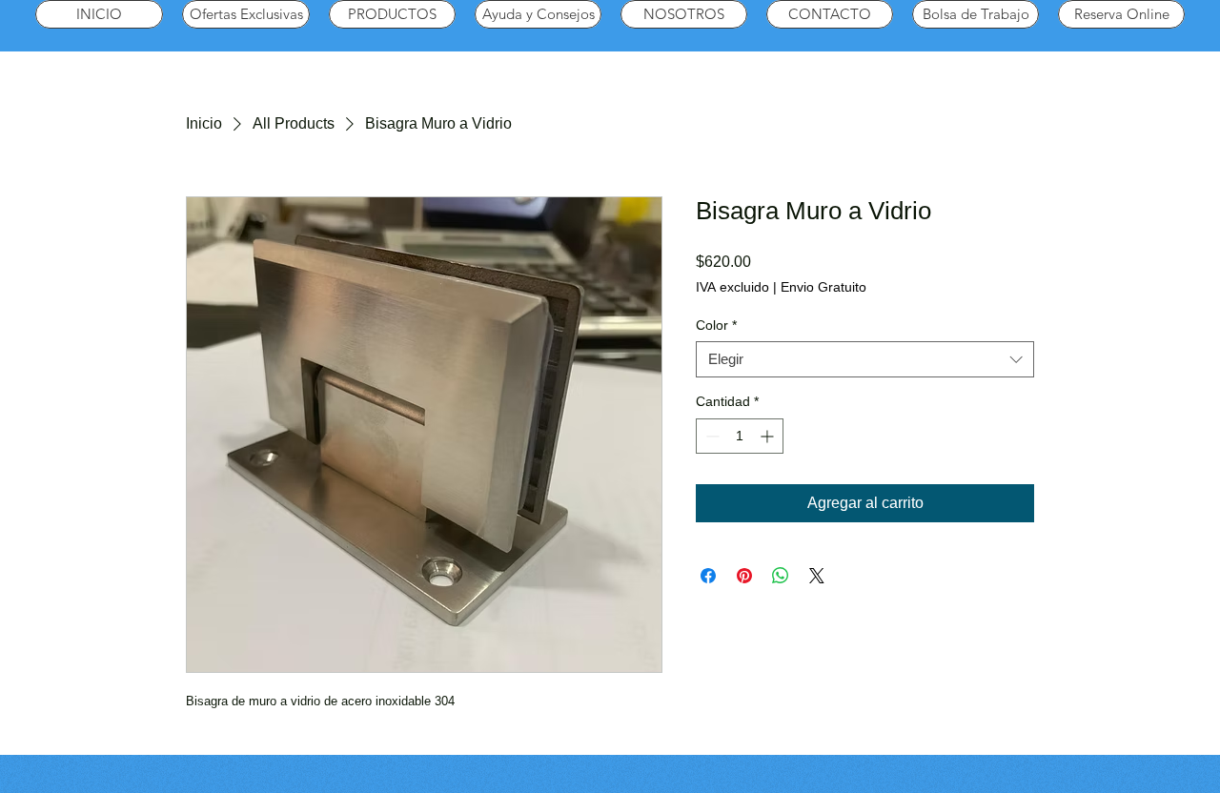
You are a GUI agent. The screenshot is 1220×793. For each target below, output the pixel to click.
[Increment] (769, 436)
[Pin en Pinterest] (744, 575)
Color (716, 325)
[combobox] (865, 359)
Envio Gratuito (823, 287)
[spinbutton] (739, 436)
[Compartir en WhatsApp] (780, 575)
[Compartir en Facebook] (708, 575)
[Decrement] (710, 436)
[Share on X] (816, 575)
